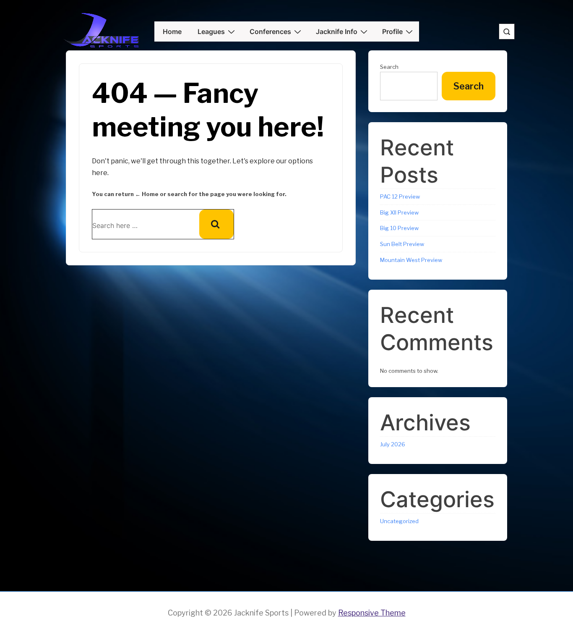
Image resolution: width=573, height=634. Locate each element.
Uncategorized (399, 521)
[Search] (216, 224)
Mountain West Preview (411, 260)
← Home (147, 194)
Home (172, 31)
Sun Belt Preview (402, 244)
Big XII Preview (399, 212)
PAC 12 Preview (400, 196)
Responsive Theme (372, 612)
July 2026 (392, 444)
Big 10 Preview (399, 228)
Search (389, 66)
